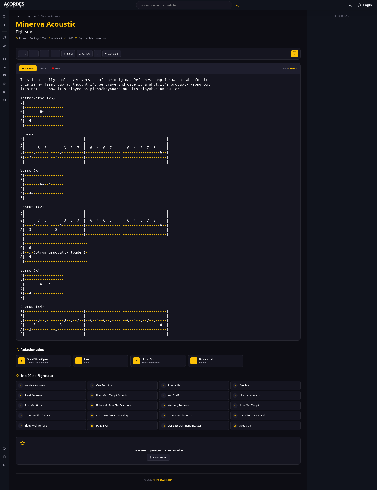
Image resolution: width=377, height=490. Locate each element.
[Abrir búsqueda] (350, 5)
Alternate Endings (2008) (32, 38)
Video (58, 68)
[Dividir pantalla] (4, 100)
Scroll (70, 53)
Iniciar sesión (159, 457)
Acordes (29, 68)
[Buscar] (237, 5)
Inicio (19, 16)
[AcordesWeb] (19, 5)
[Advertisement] (342, 84)
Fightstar (31, 16)
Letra (43, 68)
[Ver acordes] (4, 92)
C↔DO (86, 53)
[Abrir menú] (340, 5)
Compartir (113, 53)
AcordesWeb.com (162, 479)
